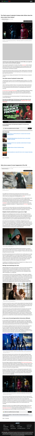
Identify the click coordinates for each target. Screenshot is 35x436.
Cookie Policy (5, 428)
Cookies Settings (6, 429)
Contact (18, 425)
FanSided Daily (5, 426)
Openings (12, 425)
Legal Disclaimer (13, 428)
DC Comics (26, 204)
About (4, 425)
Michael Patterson (5, 19)
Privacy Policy (19, 426)
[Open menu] (2, 1)
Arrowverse (7, 157)
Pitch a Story (12, 426)
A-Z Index (28, 428)
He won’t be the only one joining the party (9, 90)
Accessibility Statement (21, 428)
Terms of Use (29, 426)
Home (3, 157)
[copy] (7, 21)
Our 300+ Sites (29, 425)
